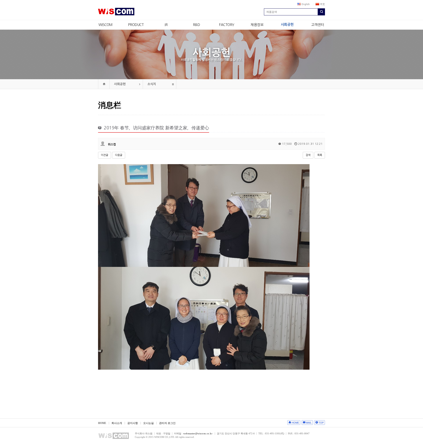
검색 (308, 155)
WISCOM (105, 24)
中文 (322, 4)
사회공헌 (287, 24)
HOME (102, 423)
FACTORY (226, 24)
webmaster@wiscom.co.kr (197, 433)
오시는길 (148, 423)
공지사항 (132, 423)
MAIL (309, 422)
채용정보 (256, 24)
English (306, 4)
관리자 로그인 (167, 423)
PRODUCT (136, 24)
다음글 (118, 155)
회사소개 (116, 423)
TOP (321, 422)
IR (166, 24)
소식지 (151, 84)
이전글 (104, 155)
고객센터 (317, 24)
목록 (319, 155)
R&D (196, 24)
